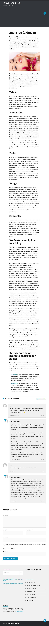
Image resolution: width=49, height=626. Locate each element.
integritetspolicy (19, 611)
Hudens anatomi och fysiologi (33, 585)
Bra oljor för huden (31, 594)
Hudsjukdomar (30, 600)
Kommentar (6, 515)
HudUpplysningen (12, 3)
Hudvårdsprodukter (31, 588)
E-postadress (29, 530)
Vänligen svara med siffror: (9, 548)
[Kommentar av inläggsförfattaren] (5, 420)
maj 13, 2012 (14, 501)
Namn (4, 530)
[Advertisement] (24, 16)
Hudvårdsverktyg (31, 582)
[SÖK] (21, 573)
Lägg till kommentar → (41, 398)
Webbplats (5, 537)
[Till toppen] (45, 620)
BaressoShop (14, 374)
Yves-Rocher (14, 383)
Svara (42, 415)
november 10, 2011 (14, 415)
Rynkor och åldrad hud (32, 597)
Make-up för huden (31, 591)
